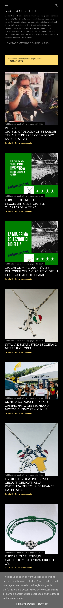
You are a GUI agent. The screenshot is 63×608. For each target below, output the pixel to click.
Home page (11, 43)
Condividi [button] (9, 143)
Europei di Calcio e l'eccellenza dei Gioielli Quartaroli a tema (25, 203)
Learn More (25, 604)
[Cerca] (56, 5)
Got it (43, 604)
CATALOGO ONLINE (29, 43)
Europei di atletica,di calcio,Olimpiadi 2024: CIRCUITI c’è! (30, 559)
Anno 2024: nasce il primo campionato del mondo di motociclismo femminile (27, 405)
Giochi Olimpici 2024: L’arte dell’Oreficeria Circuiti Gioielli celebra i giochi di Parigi (31, 271)
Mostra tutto (15, 61)
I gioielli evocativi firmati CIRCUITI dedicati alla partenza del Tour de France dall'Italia (29, 484)
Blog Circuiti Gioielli (20, 10)
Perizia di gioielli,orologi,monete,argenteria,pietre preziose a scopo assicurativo (31, 133)
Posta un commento (23, 143)
